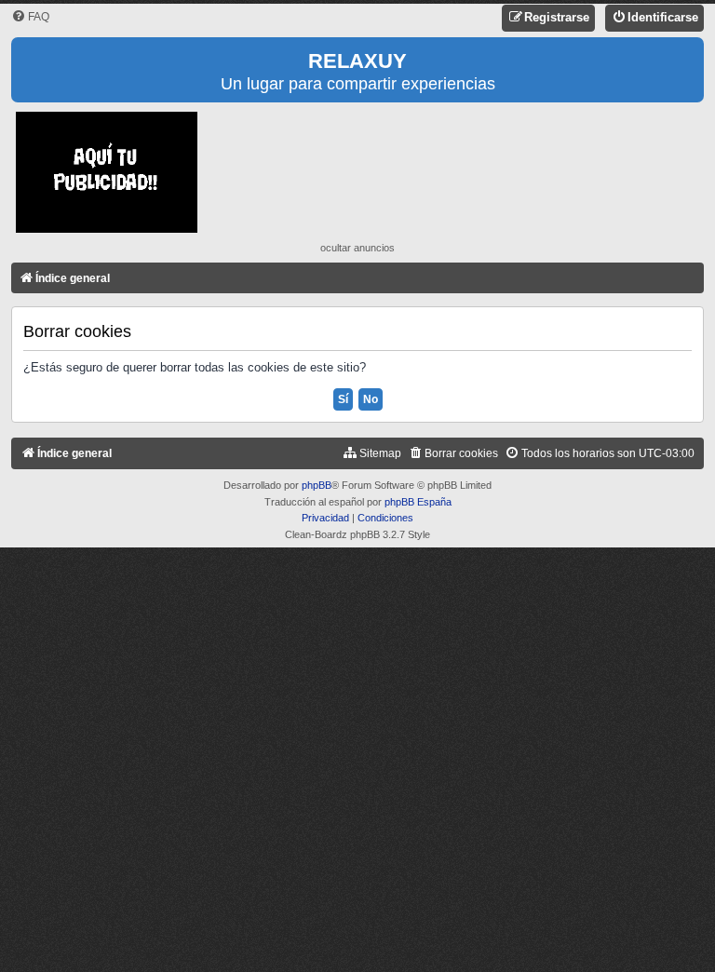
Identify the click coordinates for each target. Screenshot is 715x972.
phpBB (316, 485)
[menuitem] (30, 17)
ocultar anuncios (357, 247)
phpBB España (418, 501)
